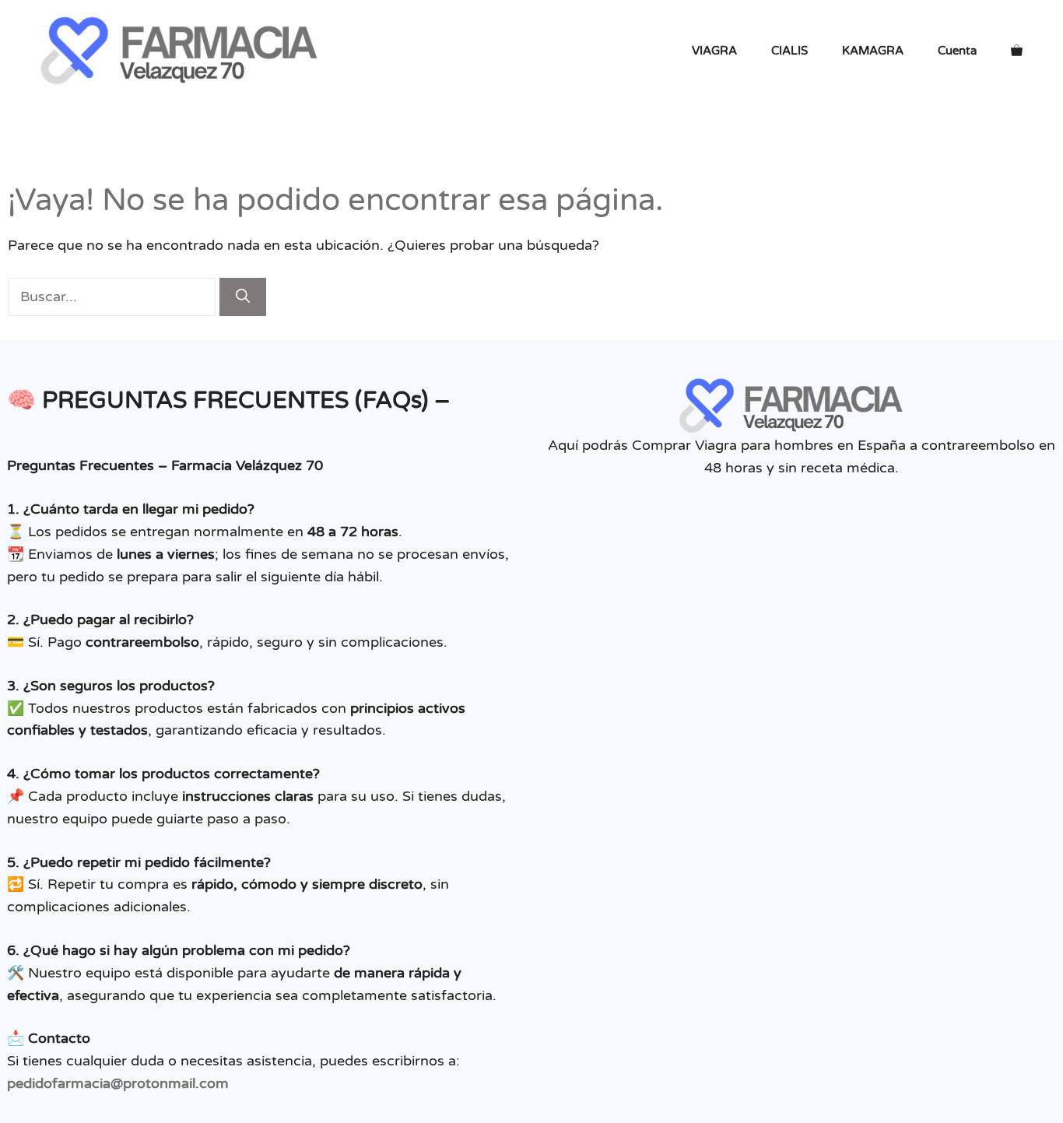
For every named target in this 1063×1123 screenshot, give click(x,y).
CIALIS (789, 51)
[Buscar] (242, 297)
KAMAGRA (872, 51)
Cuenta (957, 51)
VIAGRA (714, 51)
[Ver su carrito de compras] (1017, 50)
